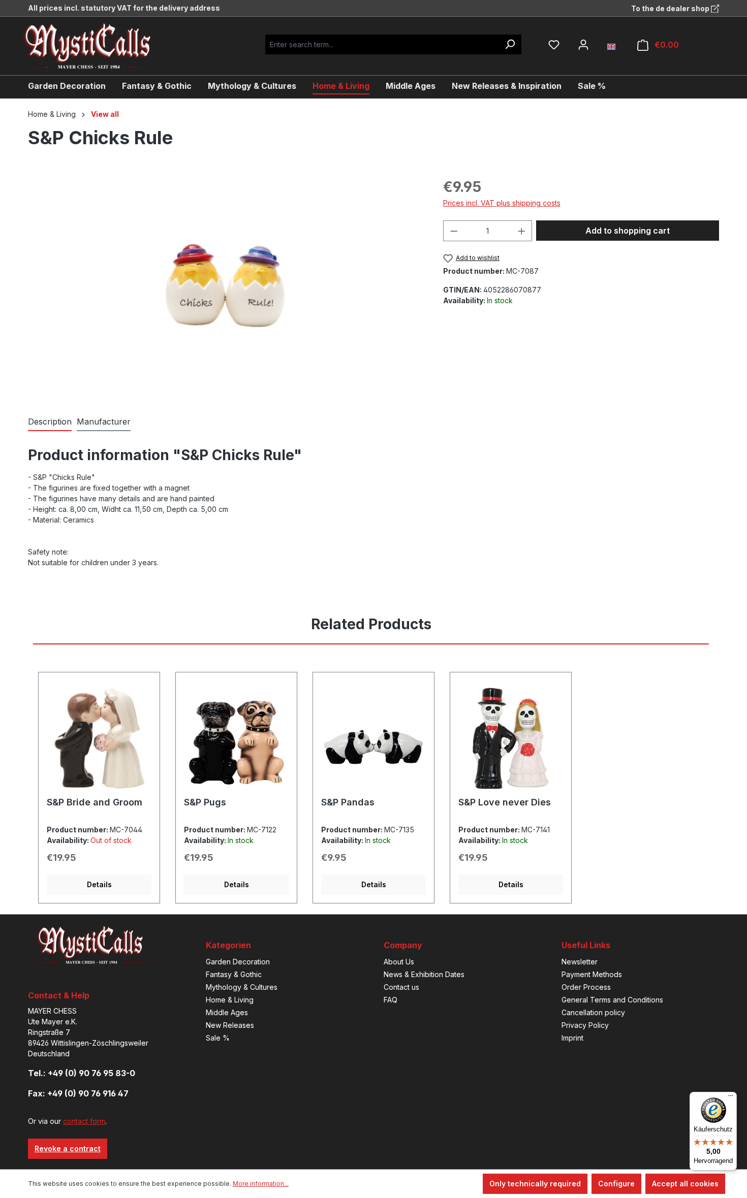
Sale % (218, 1037)
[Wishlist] (554, 45)
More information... (261, 1183)
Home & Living (230, 999)
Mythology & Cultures (241, 987)
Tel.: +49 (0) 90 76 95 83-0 (81, 1073)
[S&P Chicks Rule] (225, 285)
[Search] (509, 44)
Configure (616, 1183)
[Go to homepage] (96, 46)
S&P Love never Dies (504, 802)
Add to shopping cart (627, 230)
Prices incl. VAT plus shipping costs (502, 203)
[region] (225, 285)
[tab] (50, 422)
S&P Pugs (205, 802)
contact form (84, 1121)
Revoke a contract (68, 1148)
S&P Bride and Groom (94, 802)
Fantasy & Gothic (234, 974)
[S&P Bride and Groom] (99, 738)
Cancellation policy (593, 1012)
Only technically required (535, 1183)
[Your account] (583, 45)
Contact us (401, 987)
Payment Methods (592, 974)
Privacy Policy (585, 1025)
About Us (399, 961)
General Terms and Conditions (612, 999)
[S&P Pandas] (373, 738)
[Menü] (731, 1098)
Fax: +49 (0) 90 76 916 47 (78, 1093)
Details (99, 884)
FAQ (390, 999)
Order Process (586, 987)
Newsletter (580, 961)
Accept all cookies (685, 1183)
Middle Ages (227, 1012)
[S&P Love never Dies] (510, 738)
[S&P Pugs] (236, 738)
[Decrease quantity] (453, 230)
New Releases (230, 1025)
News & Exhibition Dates (424, 974)
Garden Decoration (238, 961)
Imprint (572, 1037)
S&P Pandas (348, 802)
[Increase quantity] (522, 230)
